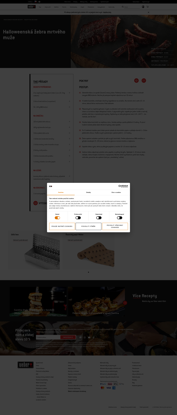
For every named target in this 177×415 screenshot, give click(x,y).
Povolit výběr (88, 226)
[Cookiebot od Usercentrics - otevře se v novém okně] (120, 186)
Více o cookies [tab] (116, 192)
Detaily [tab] (88, 192)
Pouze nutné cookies (62, 226)
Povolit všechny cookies (115, 226)
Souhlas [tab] (61, 192)
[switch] (78, 217)
